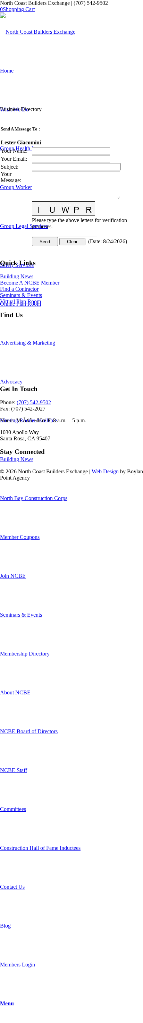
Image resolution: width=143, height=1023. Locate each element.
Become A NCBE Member (29, 283)
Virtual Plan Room (20, 301)
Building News (16, 276)
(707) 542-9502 (34, 402)
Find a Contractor (19, 289)
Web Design (105, 471)
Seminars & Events (21, 295)
